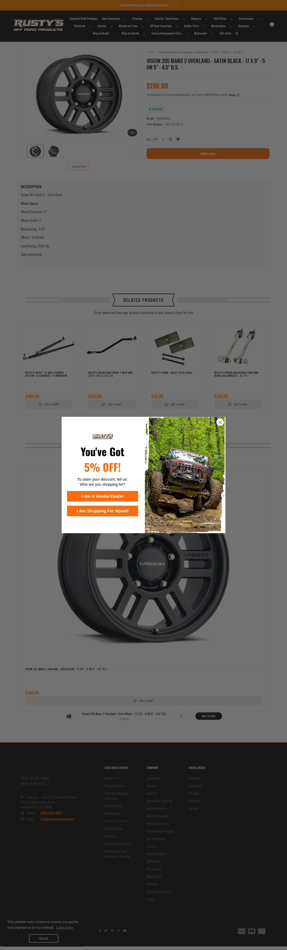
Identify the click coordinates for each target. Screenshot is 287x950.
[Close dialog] (220, 422)
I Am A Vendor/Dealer (103, 496)
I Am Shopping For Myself (103, 511)
